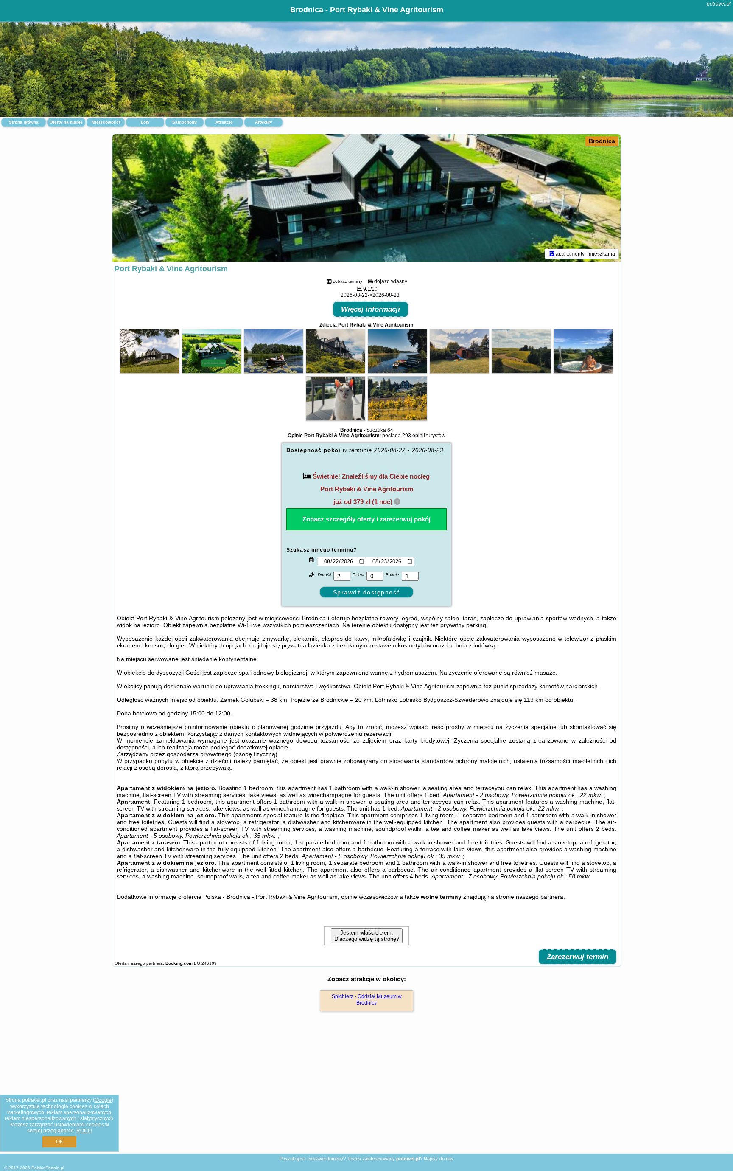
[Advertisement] (366, 1092)
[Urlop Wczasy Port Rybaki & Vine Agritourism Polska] (149, 371)
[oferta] (551, 253)
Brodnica (602, 141)
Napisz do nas (438, 1158)
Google (103, 1100)
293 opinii (413, 436)
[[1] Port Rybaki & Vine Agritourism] (366, 198)
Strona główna (24, 122)
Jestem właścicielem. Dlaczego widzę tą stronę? (366, 935)
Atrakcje (224, 122)
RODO (84, 1131)
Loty (145, 122)
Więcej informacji (370, 309)
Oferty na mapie (66, 122)
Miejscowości (106, 122)
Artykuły (263, 122)
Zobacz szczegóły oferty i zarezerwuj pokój (366, 519)
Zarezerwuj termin (577, 957)
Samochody (184, 122)
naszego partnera (539, 896)
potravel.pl (719, 4)
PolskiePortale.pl (47, 1167)
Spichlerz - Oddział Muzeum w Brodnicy (367, 999)
